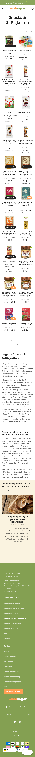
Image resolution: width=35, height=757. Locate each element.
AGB (5, 687)
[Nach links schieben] (13, 558)
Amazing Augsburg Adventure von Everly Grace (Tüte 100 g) (9, 262)
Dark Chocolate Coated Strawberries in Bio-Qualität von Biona (9, 81)
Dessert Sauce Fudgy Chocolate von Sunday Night (9, 52)
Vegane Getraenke (11, 613)
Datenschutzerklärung (12, 672)
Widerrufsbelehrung (12, 677)
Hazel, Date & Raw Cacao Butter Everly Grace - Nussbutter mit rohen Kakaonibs (25, 294)
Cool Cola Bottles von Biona (9, 111)
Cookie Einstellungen (12, 657)
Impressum (8, 667)
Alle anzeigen (6, 490)
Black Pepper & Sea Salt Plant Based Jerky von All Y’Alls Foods (25, 204)
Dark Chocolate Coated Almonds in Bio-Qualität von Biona (9, 142)
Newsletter (8, 662)
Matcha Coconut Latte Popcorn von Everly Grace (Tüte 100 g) (26, 233)
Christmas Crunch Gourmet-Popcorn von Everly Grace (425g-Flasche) (25, 82)
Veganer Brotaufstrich (12, 623)
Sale (5, 633)
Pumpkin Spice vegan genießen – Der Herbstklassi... (17, 519)
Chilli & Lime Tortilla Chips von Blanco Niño (26, 323)
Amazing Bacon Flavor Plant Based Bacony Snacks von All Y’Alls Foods (25, 174)
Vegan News (9, 638)
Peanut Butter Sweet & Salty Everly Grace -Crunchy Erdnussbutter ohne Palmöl (26, 263)
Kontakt (7, 651)
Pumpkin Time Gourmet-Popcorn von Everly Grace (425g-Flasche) (25, 142)
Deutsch (16, 736)
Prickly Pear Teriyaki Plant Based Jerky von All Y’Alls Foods (9, 204)
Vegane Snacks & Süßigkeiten (15, 618)
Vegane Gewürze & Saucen (14, 608)
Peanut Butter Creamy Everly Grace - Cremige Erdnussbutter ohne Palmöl (9, 294)
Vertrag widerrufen (13, 691)
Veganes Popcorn (11, 628)
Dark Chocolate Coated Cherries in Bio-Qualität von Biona (25, 112)
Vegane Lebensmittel (12, 603)
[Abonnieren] (29, 714)
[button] (2, 8)
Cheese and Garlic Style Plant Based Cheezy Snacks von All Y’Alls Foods (9, 174)
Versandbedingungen (12, 682)
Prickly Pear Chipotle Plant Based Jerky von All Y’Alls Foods (9, 233)
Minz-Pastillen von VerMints (25, 51)
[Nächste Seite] (17, 345)
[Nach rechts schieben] (22, 558)
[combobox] (8, 750)
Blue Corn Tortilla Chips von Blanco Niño (9, 323)
